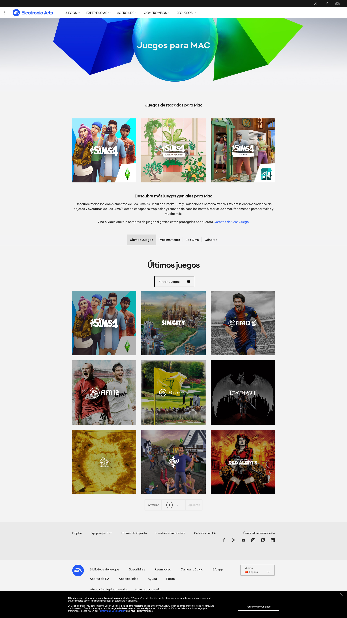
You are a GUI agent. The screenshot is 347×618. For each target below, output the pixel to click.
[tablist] (173, 240)
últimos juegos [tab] (141, 240)
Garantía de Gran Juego (231, 222)
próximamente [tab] (169, 240)
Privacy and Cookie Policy (112, 611)
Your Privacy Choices (258, 606)
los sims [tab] (192, 240)
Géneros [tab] (211, 240)
